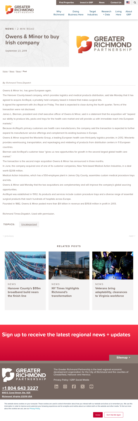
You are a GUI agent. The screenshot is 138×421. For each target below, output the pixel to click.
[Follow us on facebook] (74, 387)
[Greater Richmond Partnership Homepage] (19, 9)
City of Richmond (98, 372)
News (102, 2)
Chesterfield (60, 374)
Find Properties (66, 2)
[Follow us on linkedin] (56, 387)
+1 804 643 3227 (20, 388)
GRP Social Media (79, 380)
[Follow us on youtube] (91, 387)
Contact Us (116, 2)
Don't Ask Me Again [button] (114, 415)
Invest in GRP (86, 2)
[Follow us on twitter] (82, 387)
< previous (8, 236)
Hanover (72, 374)
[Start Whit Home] (26, 375)
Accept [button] (97, 415)
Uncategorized (29, 224)
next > (132, 236)
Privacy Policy (35, 408)
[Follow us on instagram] (65, 387)
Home (5, 71)
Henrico (86, 374)
